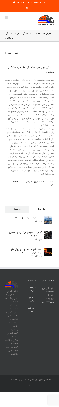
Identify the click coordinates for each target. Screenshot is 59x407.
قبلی (16, 53)
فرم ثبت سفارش (31, 309)
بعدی (9, 53)
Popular (42, 209)
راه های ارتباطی (31, 299)
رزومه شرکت (31, 289)
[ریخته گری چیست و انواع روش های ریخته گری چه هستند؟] (48, 249)
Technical (15, 181)
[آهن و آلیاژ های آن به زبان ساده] (48, 217)
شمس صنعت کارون (41, 181)
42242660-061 (48, 302)
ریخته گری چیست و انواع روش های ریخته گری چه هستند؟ (26, 251)
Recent (17, 209)
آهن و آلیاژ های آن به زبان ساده (28, 217)
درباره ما (31, 280)
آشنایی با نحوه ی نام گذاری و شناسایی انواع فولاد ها (25, 234)
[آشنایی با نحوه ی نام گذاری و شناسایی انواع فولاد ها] (48, 232)
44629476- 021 (48, 291)
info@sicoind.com (21, 2)
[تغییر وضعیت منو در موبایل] (6, 17)
